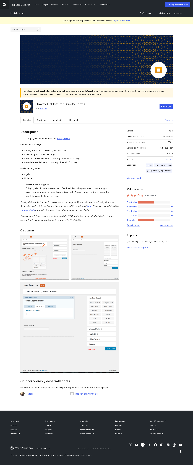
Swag (118, 434)
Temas (48, 425)
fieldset (149, 165)
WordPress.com (158, 421)
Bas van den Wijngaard (86, 393)
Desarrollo (74, 120)
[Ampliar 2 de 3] (115, 238)
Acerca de (15, 421)
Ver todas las (166, 225)
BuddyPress (156, 434)
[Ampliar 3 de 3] (115, 285)
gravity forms (166, 165)
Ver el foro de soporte (137, 247)
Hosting (14, 430)
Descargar (166, 106)
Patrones (49, 434)
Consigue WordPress (178, 4)
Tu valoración (133, 225)
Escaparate (50, 421)
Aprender (84, 421)
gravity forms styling (155, 171)
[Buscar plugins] (38, 29)
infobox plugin (27, 210)
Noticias (14, 425)
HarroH (43, 108)
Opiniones (41, 120)
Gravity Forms (63, 138)
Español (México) (42, 448)
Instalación (58, 120)
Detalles (27, 120)
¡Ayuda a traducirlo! (122, 21)
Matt (153, 425)
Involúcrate (120, 421)
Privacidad (15, 434)
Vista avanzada (134, 178)
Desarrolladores (87, 430)
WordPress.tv (87, 434)
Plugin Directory (17, 13)
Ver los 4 (169, 159)
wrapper (168, 171)
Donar (119, 430)
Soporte (169, 120)
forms (157, 165)
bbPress (155, 430)
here (89, 206)
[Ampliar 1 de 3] (65, 238)
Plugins (48, 430)
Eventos (118, 425)
